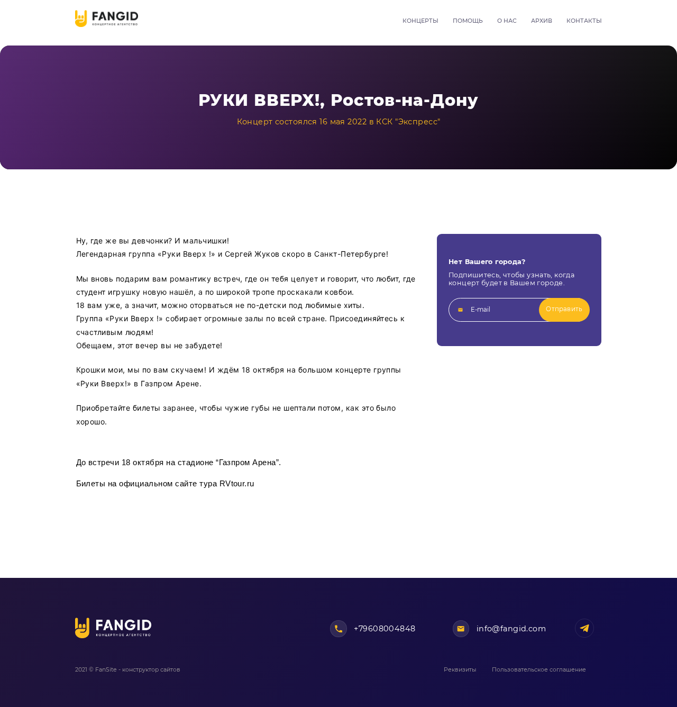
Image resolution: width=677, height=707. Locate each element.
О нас (507, 20)
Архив (541, 20)
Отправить (564, 309)
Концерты (420, 20)
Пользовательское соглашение (539, 669)
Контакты (584, 20)
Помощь (468, 20)
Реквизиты (460, 669)
